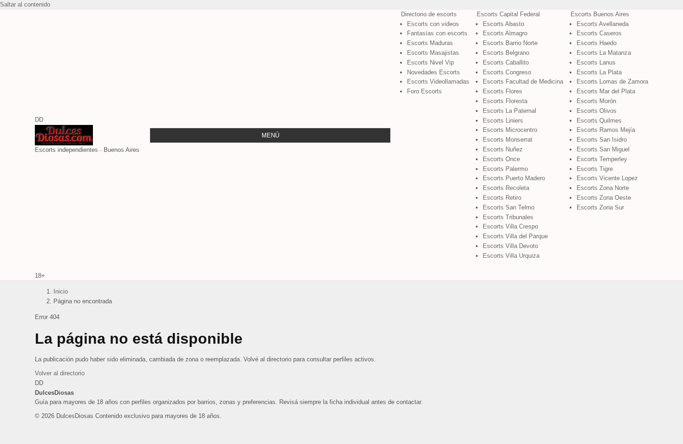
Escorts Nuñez (503, 149)
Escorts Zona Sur (600, 207)
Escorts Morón (596, 101)
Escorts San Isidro (602, 139)
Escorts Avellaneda (603, 23)
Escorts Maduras (430, 42)
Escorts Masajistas (433, 52)
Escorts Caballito (506, 62)
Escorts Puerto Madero (514, 178)
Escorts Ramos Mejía (606, 129)
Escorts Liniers (503, 120)
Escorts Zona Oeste (604, 197)
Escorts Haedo (597, 42)
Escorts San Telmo (508, 207)
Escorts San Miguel (603, 149)
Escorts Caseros (599, 33)
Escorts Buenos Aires (600, 14)
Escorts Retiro (502, 197)
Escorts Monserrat (507, 139)
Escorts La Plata (599, 72)
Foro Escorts (424, 91)
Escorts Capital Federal (508, 14)
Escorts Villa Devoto (510, 245)
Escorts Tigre (595, 168)
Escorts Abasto (503, 23)
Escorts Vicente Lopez (607, 178)
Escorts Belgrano (506, 52)
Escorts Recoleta (506, 187)
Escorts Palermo (505, 168)
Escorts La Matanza (604, 52)
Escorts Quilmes (599, 120)
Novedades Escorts (433, 72)
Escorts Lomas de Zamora (612, 81)
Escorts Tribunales (508, 217)
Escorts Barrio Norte (510, 42)
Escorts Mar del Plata (606, 91)
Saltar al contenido (25, 4)
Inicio (60, 291)
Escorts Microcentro (510, 129)
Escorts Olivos (597, 110)
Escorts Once (501, 159)
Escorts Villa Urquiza (511, 255)
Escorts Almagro (505, 33)
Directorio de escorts (429, 14)
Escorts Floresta (505, 101)
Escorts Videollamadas (438, 81)
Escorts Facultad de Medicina (523, 81)
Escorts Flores (502, 91)
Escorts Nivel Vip (430, 62)
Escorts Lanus (596, 62)
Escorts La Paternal (509, 110)
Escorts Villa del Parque (515, 236)
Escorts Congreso (507, 72)
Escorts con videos (433, 23)
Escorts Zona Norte (603, 187)
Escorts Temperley (602, 159)
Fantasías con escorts (437, 33)
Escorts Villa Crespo (510, 226)
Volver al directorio (60, 373)
